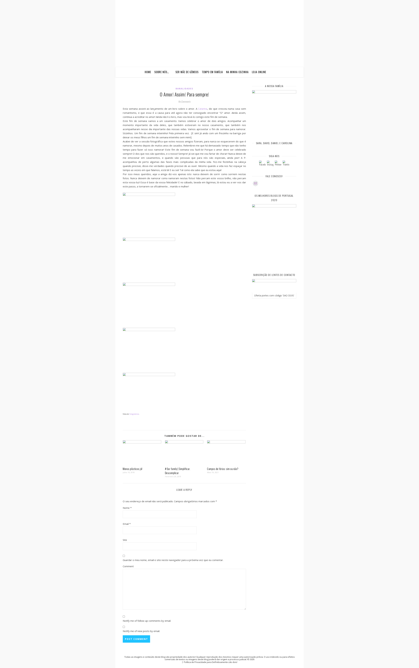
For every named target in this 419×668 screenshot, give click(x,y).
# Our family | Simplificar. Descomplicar (177, 471)
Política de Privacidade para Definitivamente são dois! (210, 662)
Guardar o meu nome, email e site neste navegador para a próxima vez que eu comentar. (173, 560)
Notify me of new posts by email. (141, 631)
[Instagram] (270, 164)
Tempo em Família (212, 72)
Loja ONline (259, 72)
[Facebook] (262, 164)
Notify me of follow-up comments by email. (147, 620)
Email (127, 523)
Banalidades (184, 88)
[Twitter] (286, 164)
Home (148, 72)
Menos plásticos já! (132, 469)
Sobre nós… (161, 72)
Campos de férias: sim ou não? (222, 469)
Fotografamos (134, 414)
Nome (127, 507)
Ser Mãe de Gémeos (187, 72)
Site (125, 540)
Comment (128, 566)
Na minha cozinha (237, 72)
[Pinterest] (278, 164)
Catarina (202, 108)
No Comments (184, 101)
